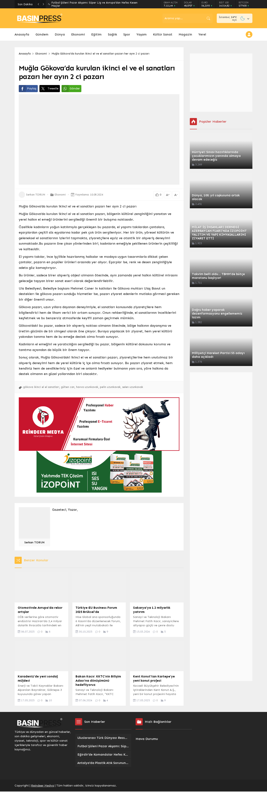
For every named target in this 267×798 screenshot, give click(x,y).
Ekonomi (41, 53)
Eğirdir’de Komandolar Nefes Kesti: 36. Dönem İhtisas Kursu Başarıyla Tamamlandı (96, 4)
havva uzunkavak (87, 387)
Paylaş (31, 88)
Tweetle (53, 88)
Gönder (75, 88)
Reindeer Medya (42, 785)
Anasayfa (25, 53)
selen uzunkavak (132, 387)
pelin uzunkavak (110, 387)
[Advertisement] (221, 82)
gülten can (67, 387)
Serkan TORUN (35, 194)
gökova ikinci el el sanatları (41, 387)
